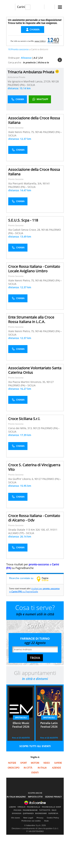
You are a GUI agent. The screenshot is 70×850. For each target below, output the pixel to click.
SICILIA (31, 85)
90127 (50, 382)
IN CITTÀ (28, 767)
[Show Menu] (60, 7)
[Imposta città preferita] (10, 7)
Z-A (41, 57)
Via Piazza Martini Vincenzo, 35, (27, 382)
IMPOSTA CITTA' (35, 796)
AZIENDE (56, 767)
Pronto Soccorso (16, 127)
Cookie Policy (53, 818)
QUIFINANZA (28, 813)
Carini (21, 7)
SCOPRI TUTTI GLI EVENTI (35, 746)
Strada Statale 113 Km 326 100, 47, (29, 529)
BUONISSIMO (41, 813)
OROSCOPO (13, 767)
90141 (46, 183)
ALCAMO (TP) (16, 533)
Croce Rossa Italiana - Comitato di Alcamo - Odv (34, 518)
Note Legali (28, 818)
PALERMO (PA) (16, 85)
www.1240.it (40, 41)
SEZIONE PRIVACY (53, 796)
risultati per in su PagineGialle (34, 590)
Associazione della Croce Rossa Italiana (34, 120)
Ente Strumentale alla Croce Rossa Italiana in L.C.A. (31, 319)
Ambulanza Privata (16, 77)
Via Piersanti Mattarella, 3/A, (25, 183)
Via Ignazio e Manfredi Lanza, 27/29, (30, 81)
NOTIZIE (12, 762)
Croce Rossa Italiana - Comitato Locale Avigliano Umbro (34, 268)
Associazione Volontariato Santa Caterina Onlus (34, 370)
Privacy (40, 818)
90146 (38, 132)
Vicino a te (43, 62)
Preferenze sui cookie (31, 821)
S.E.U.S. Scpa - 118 (23, 220)
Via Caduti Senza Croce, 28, (24, 229)
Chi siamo (15, 818)
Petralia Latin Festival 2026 (49, 724)
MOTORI (35, 762)
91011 (53, 529)
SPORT (23, 762)
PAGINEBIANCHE (30, 810)
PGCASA (17, 810)
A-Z (35, 57)
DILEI (54, 810)
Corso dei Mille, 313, (20, 428)
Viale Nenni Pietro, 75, (21, 132)
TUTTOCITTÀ (44, 810)
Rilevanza (26, 57)
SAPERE (58, 762)
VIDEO (46, 762)
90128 (55, 81)
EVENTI (35, 772)
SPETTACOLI (21, 717)
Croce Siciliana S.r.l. (24, 418)
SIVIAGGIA (16, 813)
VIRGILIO (21, 807)
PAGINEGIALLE (33, 807)
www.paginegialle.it (45, 579)
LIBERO (12, 807)
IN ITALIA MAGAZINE (16, 796)
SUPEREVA (53, 813)
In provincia (29, 62)
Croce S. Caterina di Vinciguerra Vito (34, 467)
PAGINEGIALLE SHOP (51, 807)
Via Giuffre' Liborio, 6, (21, 479)
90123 (36, 428)
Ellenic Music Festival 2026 (20, 724)
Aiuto (46, 821)
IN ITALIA (42, 767)
